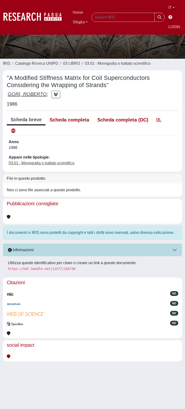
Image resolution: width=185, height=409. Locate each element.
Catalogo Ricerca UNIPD (36, 63)
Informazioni (23, 250)
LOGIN (174, 27)
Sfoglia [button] (79, 22)
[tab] (158, 120)
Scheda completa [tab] (69, 119)
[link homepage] (35, 17)
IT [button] (170, 8)
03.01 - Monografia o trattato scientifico (118, 63)
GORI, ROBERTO (27, 94)
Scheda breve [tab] (26, 119)
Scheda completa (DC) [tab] (122, 119)
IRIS (6, 63)
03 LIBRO (71, 63)
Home (78, 12)
